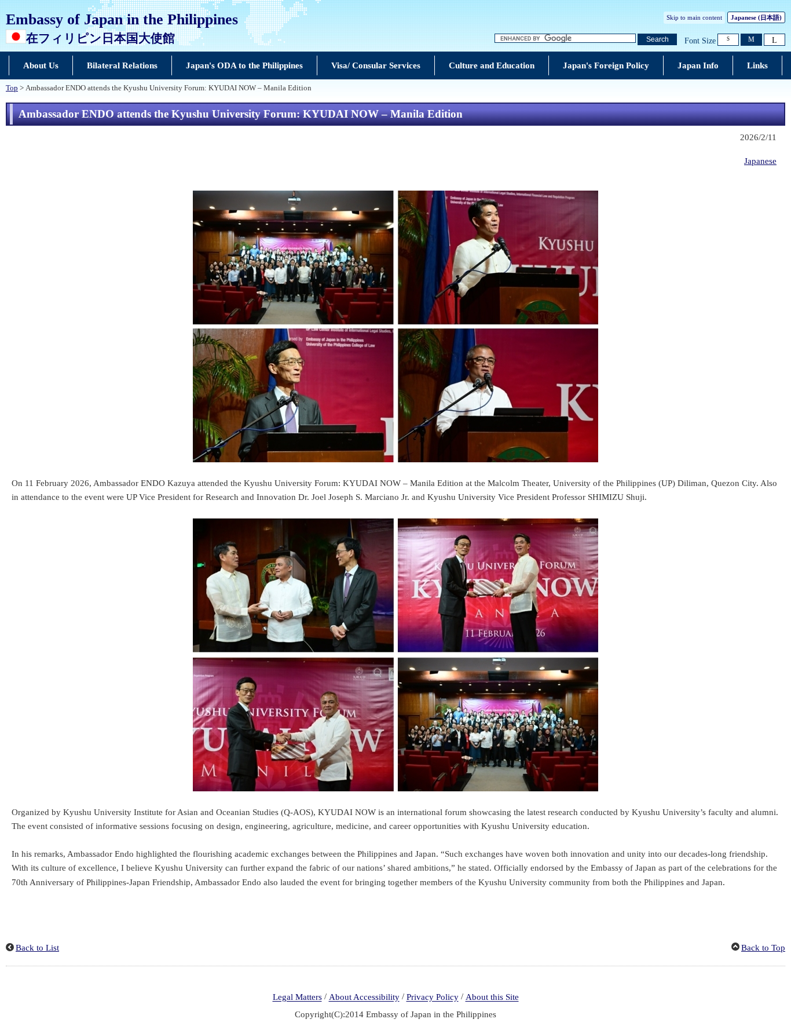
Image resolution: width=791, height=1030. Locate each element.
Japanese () (756, 17)
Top (12, 88)
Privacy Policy (433, 997)
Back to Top (763, 947)
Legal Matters (297, 997)
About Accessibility (364, 997)
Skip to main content (694, 17)
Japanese (760, 161)
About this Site (492, 997)
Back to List (37, 947)
